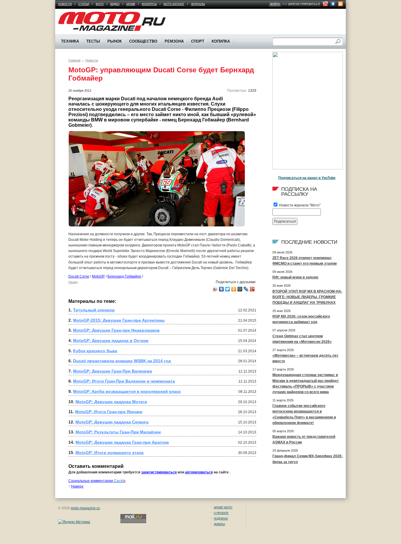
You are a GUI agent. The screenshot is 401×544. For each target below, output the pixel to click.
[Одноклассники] (234, 289)
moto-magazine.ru (85, 508)
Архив (130, 4)
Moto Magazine (70, 14)
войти (274, 4)
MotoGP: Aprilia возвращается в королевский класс (127, 391)
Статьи (83, 4)
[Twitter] (228, 289)
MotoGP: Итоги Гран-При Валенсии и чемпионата (124, 381)
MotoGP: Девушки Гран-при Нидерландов (116, 330)
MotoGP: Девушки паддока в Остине (111, 340)
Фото (100, 4)
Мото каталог (174, 4)
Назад (72, 282)
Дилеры (219, 524)
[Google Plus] (252, 289)
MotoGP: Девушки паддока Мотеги (111, 401)
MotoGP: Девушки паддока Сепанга (112, 422)
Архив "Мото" (223, 507)
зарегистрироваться (304, 4)
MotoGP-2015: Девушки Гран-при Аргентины (119, 320)
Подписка (221, 518)
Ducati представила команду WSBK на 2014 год (122, 360)
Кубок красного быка (95, 350)
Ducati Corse (78, 276)
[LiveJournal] (246, 289)
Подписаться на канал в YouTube (307, 178)
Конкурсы (149, 4)
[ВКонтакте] (221, 289)
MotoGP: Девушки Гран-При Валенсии (112, 371)
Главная (74, 60)
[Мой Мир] (240, 289)
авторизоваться (199, 472)
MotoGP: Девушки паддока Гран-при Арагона (122, 442)
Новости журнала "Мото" (299, 205)
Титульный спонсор (94, 310)
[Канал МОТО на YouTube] (325, 3)
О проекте (221, 513)
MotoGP (98, 276)
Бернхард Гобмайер (124, 276)
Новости (65, 4)
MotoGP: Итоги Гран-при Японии (108, 411)
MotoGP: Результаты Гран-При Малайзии (118, 432)
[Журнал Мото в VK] (333, 3)
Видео (114, 4)
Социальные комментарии (97, 481)
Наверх (77, 486)
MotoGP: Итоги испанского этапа (109, 452)
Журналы (198, 4)
